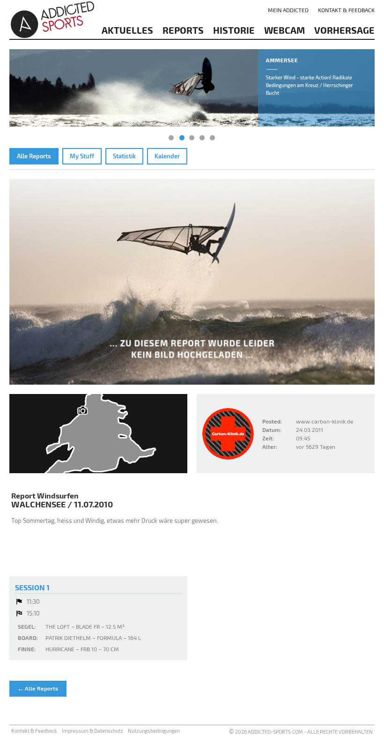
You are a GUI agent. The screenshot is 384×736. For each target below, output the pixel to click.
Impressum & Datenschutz (92, 731)
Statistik (124, 156)
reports (183, 30)
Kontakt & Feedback (346, 10)
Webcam (284, 30)
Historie (234, 30)
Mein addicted (288, 10)
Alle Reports (34, 156)
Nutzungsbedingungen (154, 731)
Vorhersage (344, 30)
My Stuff (82, 156)
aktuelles (127, 30)
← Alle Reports (38, 688)
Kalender (167, 156)
